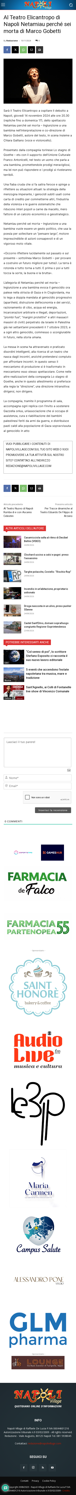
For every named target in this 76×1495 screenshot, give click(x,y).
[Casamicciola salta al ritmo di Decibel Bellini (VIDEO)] (12, 542)
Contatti (24, 1480)
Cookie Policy (49, 1480)
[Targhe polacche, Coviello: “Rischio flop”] (12, 576)
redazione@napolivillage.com (44, 1443)
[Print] (39, 49)
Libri (6, 662)
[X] (15, 49)
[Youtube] (52, 1467)
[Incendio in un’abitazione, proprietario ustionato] (12, 593)
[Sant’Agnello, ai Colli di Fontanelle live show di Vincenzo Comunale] (14, 692)
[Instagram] (33, 1467)
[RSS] (42, 1467)
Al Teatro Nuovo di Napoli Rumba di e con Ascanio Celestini (18, 512)
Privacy (35, 1480)
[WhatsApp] (23, 49)
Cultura (8, 698)
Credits (66, 1490)
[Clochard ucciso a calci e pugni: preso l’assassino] (12, 559)
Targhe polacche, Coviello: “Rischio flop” (47, 571)
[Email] (31, 49)
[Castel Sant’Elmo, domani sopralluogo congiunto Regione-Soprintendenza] (12, 627)
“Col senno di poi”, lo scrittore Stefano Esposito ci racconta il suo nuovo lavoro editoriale (46, 656)
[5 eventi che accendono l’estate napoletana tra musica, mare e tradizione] (14, 675)
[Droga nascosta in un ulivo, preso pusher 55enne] (12, 610)
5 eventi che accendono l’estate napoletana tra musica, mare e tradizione (47, 673)
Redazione (12, 40)
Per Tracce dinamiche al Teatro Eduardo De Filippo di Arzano (56, 512)
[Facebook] (7, 49)
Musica (8, 680)
